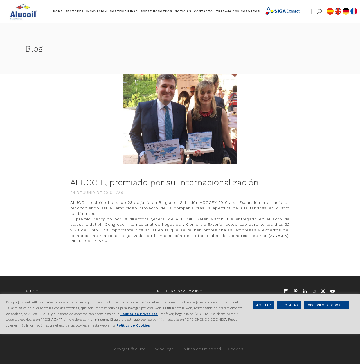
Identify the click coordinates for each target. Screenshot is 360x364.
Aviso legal (164, 349)
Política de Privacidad (201, 349)
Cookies (235, 349)
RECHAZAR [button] (289, 305)
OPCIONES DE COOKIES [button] (327, 305)
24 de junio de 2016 (91, 193)
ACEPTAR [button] (263, 305)
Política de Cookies (133, 325)
